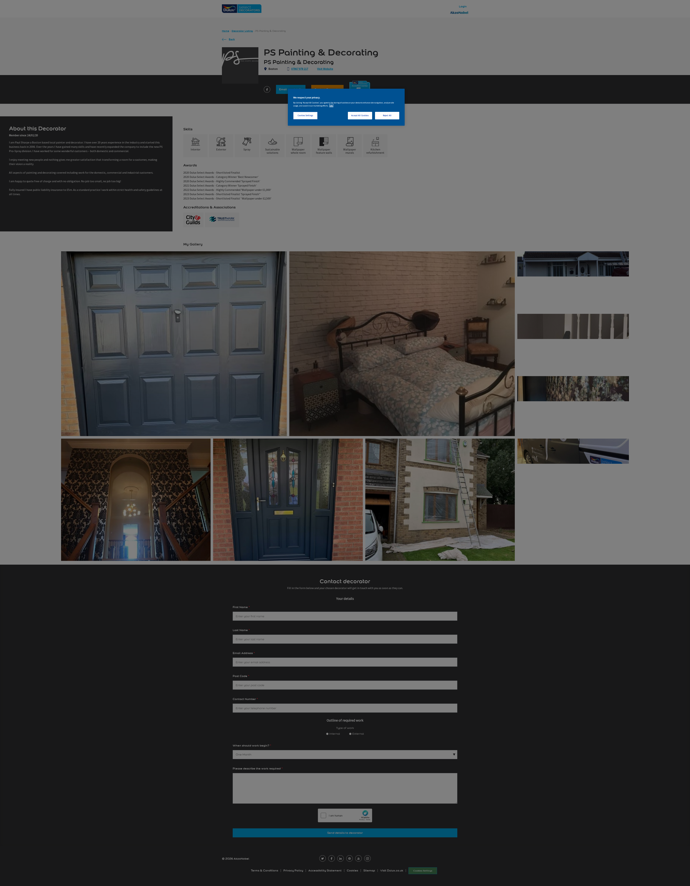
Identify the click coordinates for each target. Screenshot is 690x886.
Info (331, 105)
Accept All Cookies (360, 115)
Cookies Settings (305, 115)
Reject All (387, 115)
